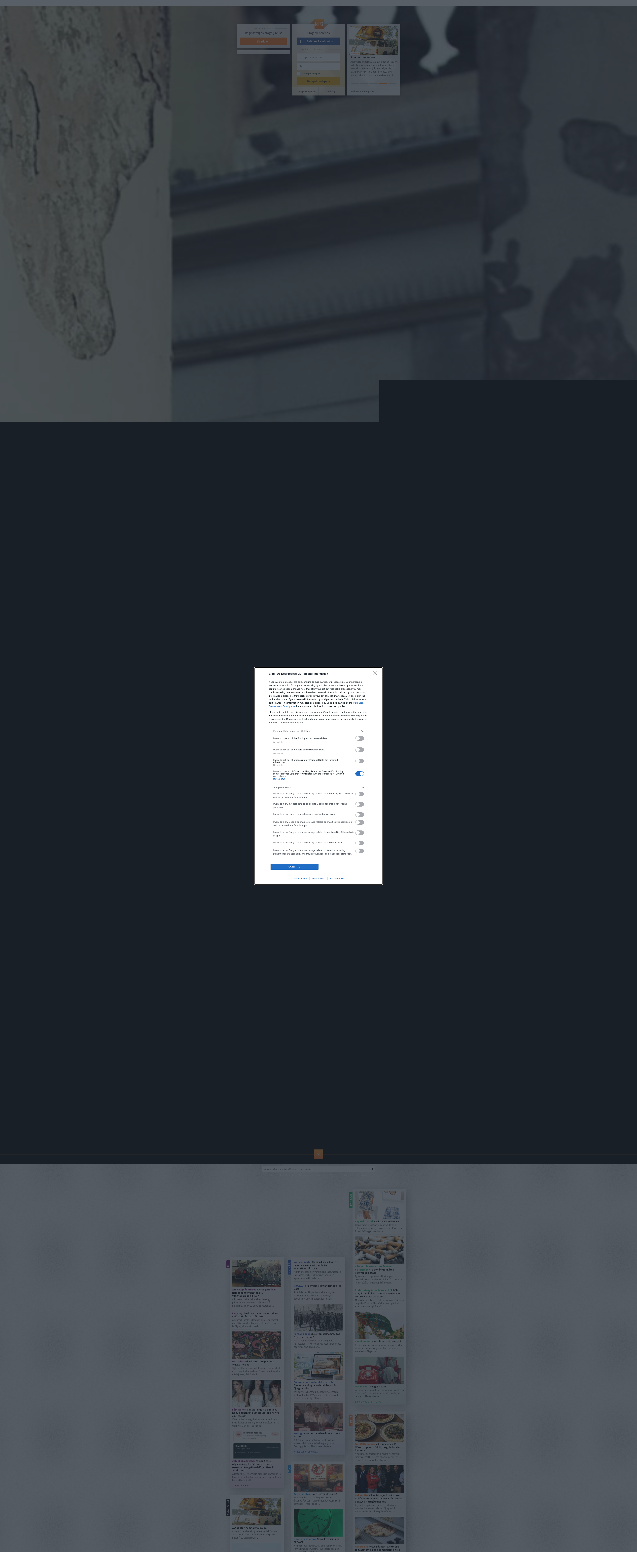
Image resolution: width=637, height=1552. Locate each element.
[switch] (359, 738)
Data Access (318, 878)
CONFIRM (294, 867)
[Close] (376, 674)
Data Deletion (300, 878)
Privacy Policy (337, 878)
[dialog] (318, 776)
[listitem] (318, 731)
